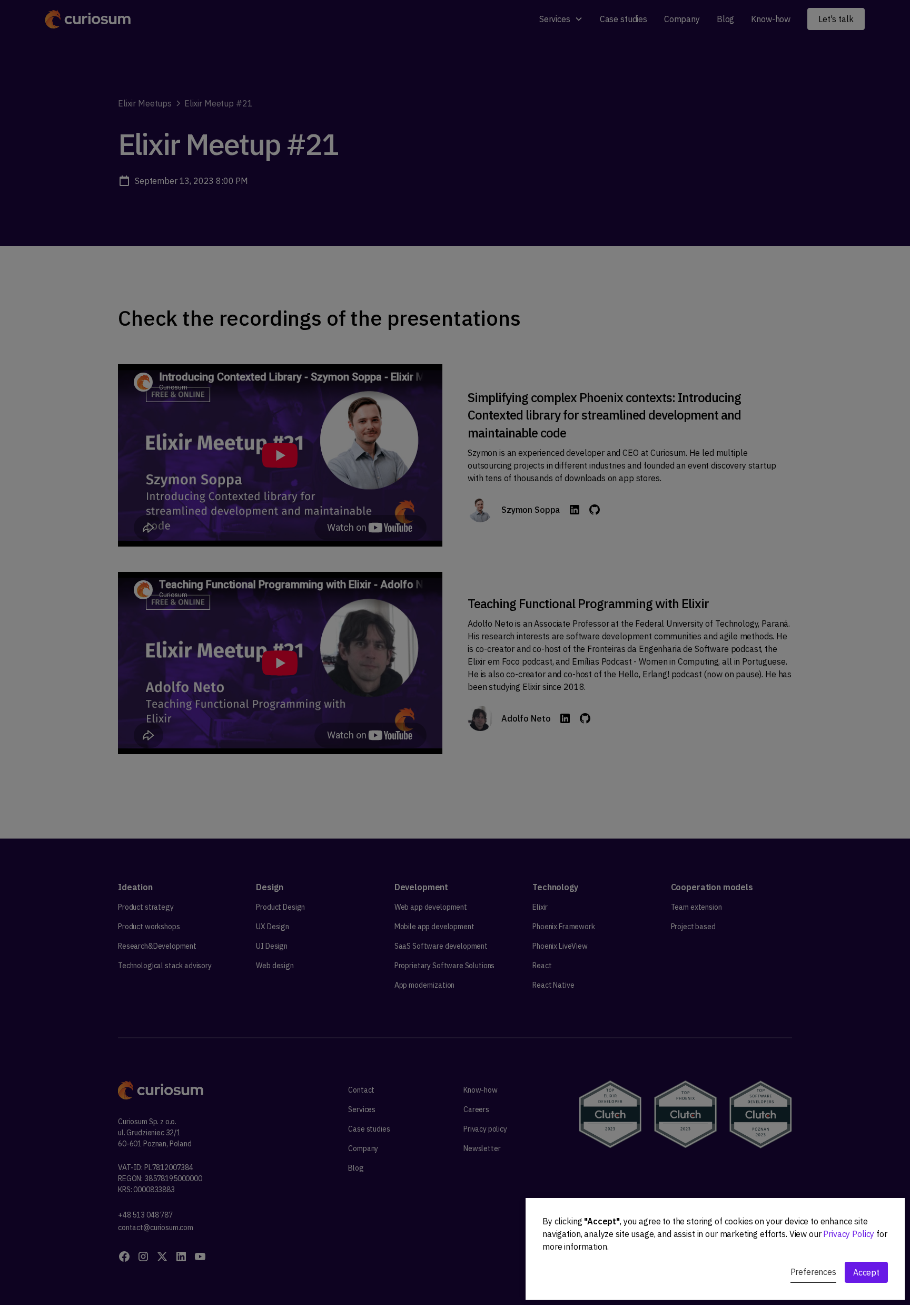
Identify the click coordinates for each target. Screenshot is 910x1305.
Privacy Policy (848, 1234)
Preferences (813, 1272)
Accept (866, 1272)
